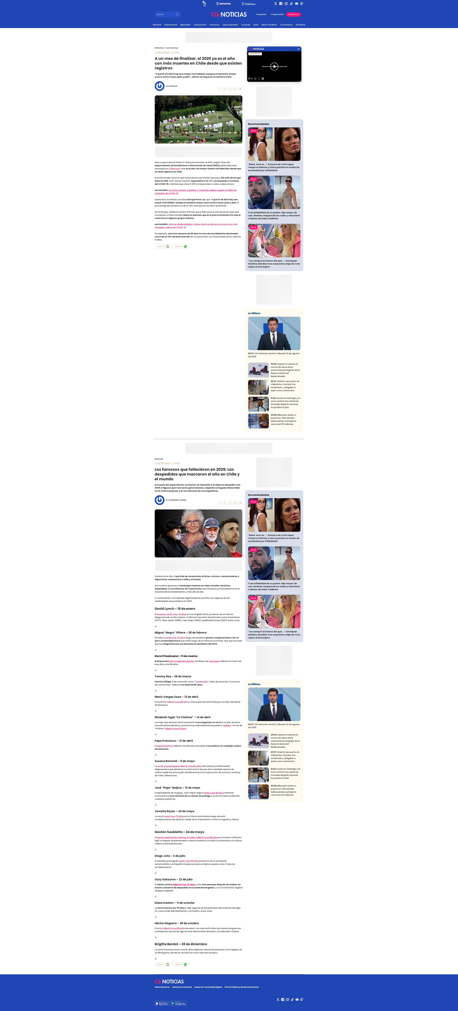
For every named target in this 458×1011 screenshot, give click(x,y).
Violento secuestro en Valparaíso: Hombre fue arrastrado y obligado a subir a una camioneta (285, 386)
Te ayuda (245, 25)
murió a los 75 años (174, 816)
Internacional (170, 25)
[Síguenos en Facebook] (280, 3)
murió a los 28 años (189, 861)
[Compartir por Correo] (240, 89)
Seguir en (161, 246)
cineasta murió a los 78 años (172, 614)
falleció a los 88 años (173, 928)
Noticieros (300, 25)
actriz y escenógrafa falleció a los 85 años (179, 766)
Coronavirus (172, 47)
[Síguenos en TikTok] (291, 3)
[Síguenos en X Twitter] (275, 3)
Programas (261, 14)
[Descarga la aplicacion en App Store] (178, 1003)
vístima (227, 725)
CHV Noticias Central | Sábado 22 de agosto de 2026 (274, 355)
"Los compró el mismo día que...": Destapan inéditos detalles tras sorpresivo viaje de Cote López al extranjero (274, 263)
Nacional (157, 25)
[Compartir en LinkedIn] (235, 89)
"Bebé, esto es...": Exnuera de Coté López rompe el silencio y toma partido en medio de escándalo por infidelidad (273, 167)
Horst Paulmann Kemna (182, 661)
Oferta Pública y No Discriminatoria (241, 987)
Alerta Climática (269, 25)
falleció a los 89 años (178, 702)
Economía (214, 25)
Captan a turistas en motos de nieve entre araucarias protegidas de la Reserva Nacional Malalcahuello (285, 370)
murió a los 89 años (214, 792)
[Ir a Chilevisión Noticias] (229, 14)
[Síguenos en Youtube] (296, 3)
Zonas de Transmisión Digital (208, 987)
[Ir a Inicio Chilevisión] (248, 3)
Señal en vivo (294, 14)
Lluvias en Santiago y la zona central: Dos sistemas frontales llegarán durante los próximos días (285, 403)
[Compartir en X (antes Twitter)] (230, 89)
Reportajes (185, 25)
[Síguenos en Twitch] (301, 3)
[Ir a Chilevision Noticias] (229, 981)
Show (255, 25)
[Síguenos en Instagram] (286, 3)
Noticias (159, 47)
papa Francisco (165, 745)
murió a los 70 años (175, 637)
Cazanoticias (200, 25)
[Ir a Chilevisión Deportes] (224, 3)
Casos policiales (230, 25)
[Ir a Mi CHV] (204, 3)
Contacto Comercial (182, 987)
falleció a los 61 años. (176, 728)
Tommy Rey (201, 681)
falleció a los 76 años (184, 884)
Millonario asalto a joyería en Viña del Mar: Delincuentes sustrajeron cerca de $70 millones (283, 420)
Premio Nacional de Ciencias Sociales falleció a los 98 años (187, 837)
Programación (277, 14)
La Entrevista (286, 25)
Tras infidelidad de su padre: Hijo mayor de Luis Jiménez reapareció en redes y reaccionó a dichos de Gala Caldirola (274, 215)
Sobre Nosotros (162, 987)
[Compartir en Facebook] (220, 89)
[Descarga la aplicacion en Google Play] (162, 1003)
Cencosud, (214, 661)
